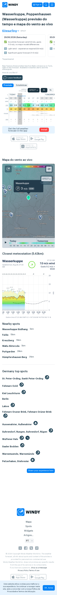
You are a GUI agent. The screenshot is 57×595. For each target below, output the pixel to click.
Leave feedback (14, 78)
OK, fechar (48, 588)
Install (44, 130)
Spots (28, 526)
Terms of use (34, 570)
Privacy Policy (23, 570)
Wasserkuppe (22, 183)
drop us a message (39, 568)
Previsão (8, 85)
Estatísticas (21, 85)
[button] (41, 264)
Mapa (28, 522)
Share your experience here (40, 471)
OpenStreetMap (40, 237)
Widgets (28, 531)
